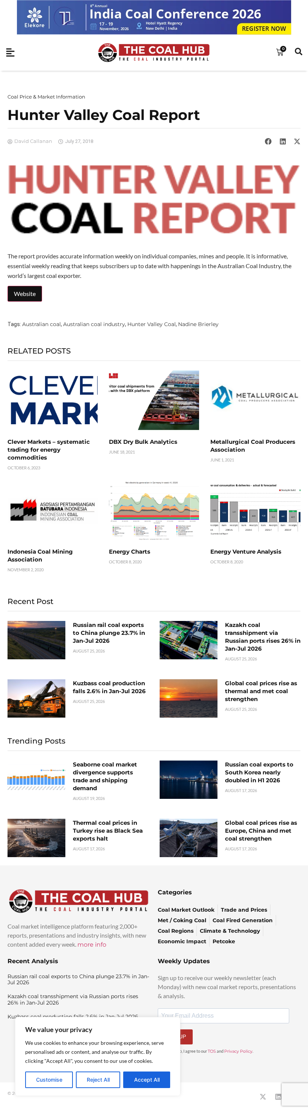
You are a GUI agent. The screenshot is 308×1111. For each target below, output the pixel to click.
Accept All (147, 1079)
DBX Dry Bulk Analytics (143, 441)
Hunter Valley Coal (151, 324)
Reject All (98, 1079)
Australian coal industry (94, 324)
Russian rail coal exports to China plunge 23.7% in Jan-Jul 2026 (109, 632)
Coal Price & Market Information (46, 97)
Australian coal (41, 324)
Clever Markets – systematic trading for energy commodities (49, 449)
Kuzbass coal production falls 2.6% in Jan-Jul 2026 (73, 1016)
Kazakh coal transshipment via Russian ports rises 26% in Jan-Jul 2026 (73, 999)
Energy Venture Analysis (245, 551)
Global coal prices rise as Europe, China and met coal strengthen (261, 830)
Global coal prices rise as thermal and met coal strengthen (261, 691)
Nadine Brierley (198, 324)
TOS (212, 1051)
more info (91, 944)
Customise (49, 1079)
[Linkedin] (278, 1096)
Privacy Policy (238, 1051)
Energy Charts (129, 551)
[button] (268, 141)
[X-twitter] (263, 1096)
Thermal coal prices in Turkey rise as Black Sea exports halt (108, 830)
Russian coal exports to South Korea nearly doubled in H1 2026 (259, 772)
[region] (97, 1056)
